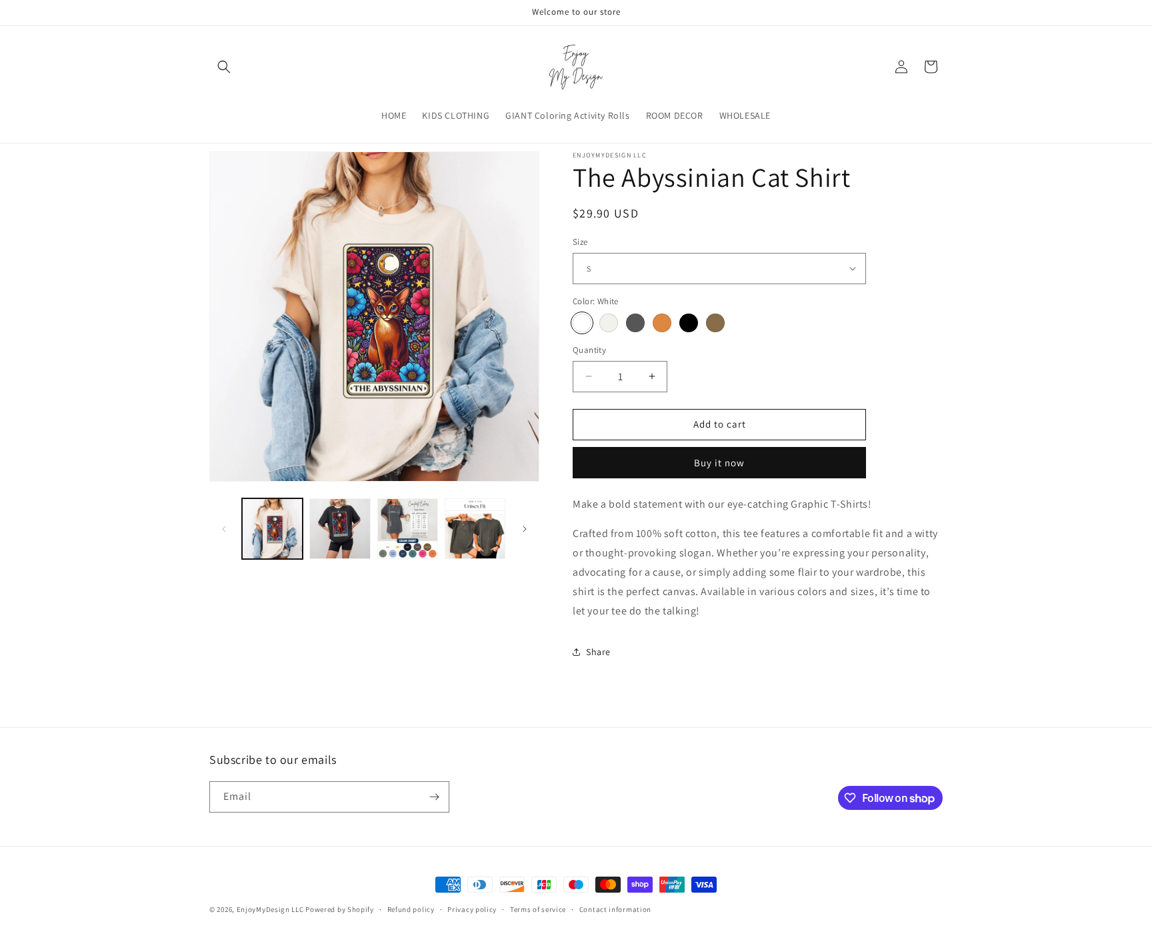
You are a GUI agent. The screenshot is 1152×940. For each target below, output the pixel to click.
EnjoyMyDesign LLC (270, 909)
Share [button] (598, 652)
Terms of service (538, 909)
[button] (224, 66)
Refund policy (411, 909)
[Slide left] (224, 529)
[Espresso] (715, 323)
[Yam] (662, 323)
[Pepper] (635, 323)
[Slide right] (524, 529)
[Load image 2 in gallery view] (339, 528)
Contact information (615, 909)
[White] (582, 323)
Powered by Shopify (339, 909)
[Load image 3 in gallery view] (407, 528)
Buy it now (719, 462)
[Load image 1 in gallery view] (272, 528)
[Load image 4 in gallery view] (475, 528)
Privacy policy (472, 909)
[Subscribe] (434, 797)
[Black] (688, 323)
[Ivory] (608, 323)
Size (580, 242)
